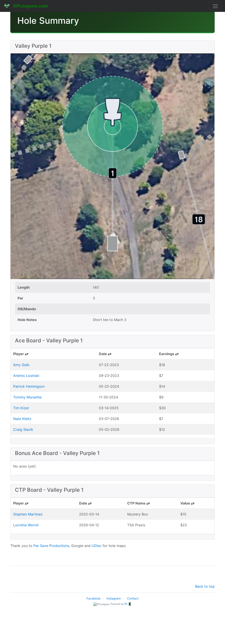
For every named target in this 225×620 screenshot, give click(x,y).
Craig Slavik (23, 429)
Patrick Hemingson (29, 386)
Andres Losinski (26, 375)
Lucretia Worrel (25, 525)
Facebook (93, 598)
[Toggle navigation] (215, 6)
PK (125, 603)
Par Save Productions (51, 545)
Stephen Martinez (28, 514)
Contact (132, 598)
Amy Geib (21, 365)
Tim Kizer (21, 408)
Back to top (205, 586)
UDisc (97, 545)
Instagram (114, 598)
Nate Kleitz (22, 418)
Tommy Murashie (27, 397)
